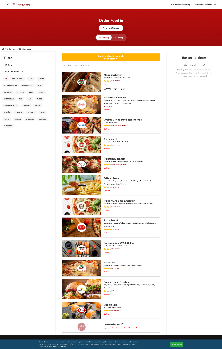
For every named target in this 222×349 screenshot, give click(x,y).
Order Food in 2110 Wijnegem (19, 49)
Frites (37, 105)
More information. (60, 346)
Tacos (39, 99)
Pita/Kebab (9, 99)
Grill (42, 112)
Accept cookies (177, 344)
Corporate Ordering (180, 5)
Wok (39, 85)
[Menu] (215, 4)
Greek (6, 119)
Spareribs (30, 119)
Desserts (31, 112)
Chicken (20, 92)
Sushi (31, 92)
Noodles (8, 126)
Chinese (42, 119)
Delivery (105, 37)
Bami (29, 99)
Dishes (41, 79)
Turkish (18, 112)
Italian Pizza (17, 79)
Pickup (120, 37)
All (5, 79)
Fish (20, 99)
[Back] (7, 4)
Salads (41, 92)
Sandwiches (27, 85)
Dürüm (7, 112)
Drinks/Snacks (10, 85)
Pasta (31, 79)
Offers (9, 65)
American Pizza (10, 105)
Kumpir (18, 119)
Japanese (8, 92)
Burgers (26, 105)
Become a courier (203, 5)
